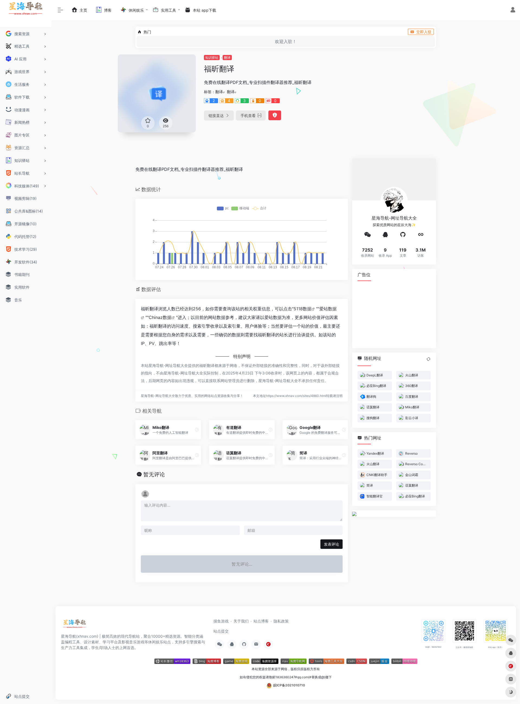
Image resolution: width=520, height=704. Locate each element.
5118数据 (302, 308)
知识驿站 (211, 58)
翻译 (227, 58)
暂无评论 (154, 474)
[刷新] (428, 358)
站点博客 (261, 621)
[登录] (513, 10)
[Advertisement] (394, 314)
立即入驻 (423, 32)
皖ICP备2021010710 (289, 685)
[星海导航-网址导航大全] (74, 625)
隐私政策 (281, 621)
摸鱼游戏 (221, 621)
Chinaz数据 (160, 317)
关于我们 (241, 621)
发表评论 (331, 544)
